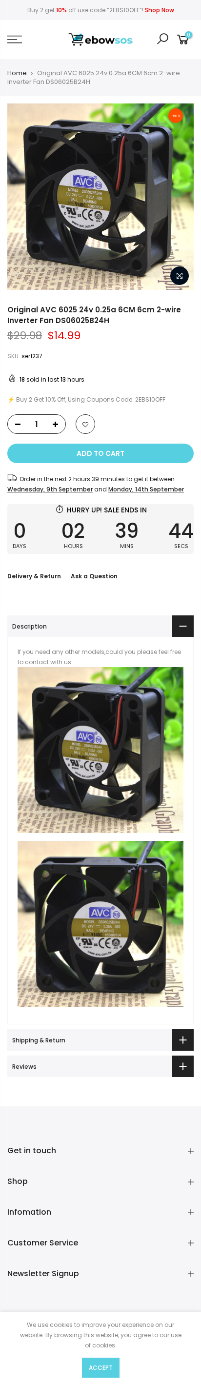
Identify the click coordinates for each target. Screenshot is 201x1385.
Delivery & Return (34, 576)
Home (17, 73)
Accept (101, 1368)
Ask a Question (94, 576)
